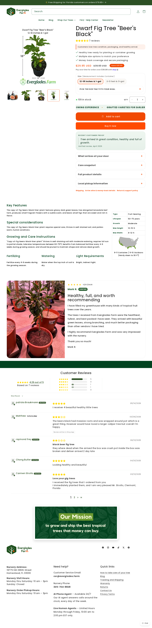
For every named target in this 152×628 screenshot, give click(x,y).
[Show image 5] (67, 95)
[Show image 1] (13, 95)
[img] (59, 403)
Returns (104, 587)
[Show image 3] (40, 95)
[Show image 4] (54, 95)
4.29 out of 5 (36, 382)
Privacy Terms (107, 594)
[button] (66, 20)
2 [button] (74, 497)
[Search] (128, 11)
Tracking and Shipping (111, 580)
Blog (102, 576)
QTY (126, 100)
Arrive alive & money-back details (100, 191)
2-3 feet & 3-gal (116, 82)
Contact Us (106, 590)
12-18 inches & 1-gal (90, 81)
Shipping (80, 191)
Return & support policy (127, 191)
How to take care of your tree (115, 572)
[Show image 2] (26, 95)
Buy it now (110, 126)
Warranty (105, 583)
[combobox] (81, 12)
